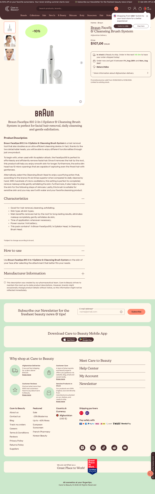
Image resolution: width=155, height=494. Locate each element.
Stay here (140, 26)
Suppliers (14, 448)
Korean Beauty (40, 435)
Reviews (14, 436)
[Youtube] (125, 448)
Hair (101, 16)
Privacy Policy (16, 440)
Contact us (15, 416)
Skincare (73, 16)
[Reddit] (114, 448)
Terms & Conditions (19, 432)
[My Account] (135, 8)
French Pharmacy (41, 431)
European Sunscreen (38, 426)
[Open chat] (150, 473)
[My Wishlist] (129, 8)
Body (82, 16)
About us (14, 412)
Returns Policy (17, 445)
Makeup (109, 16)
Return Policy (103, 67)
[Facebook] (93, 448)
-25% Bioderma (40, 416)
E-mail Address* (86, 309)
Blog (12, 420)
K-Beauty (62, 16)
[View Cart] (140, 8)
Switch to (123, 26)
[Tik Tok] (104, 448)
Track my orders (18, 424)
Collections (35, 16)
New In (52, 16)
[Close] (152, 452)
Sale (44, 16)
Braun (96, 28)
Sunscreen (92, 16)
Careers (13, 428)
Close (147, 16)
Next (81, 62)
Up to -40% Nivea (41, 420)
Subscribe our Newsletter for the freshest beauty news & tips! (105, 2)
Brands (23, 16)
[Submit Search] (116, 8)
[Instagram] (82, 448)
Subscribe (136, 311)
